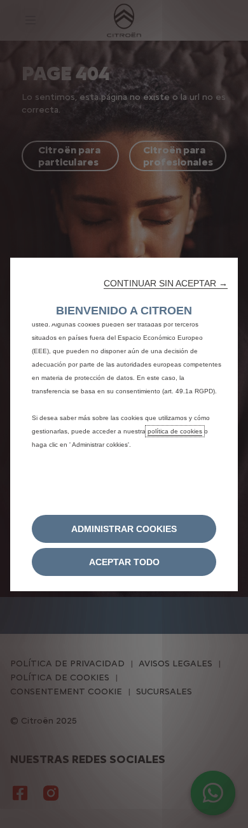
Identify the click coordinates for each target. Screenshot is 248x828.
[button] (166, 282)
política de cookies (175, 430)
